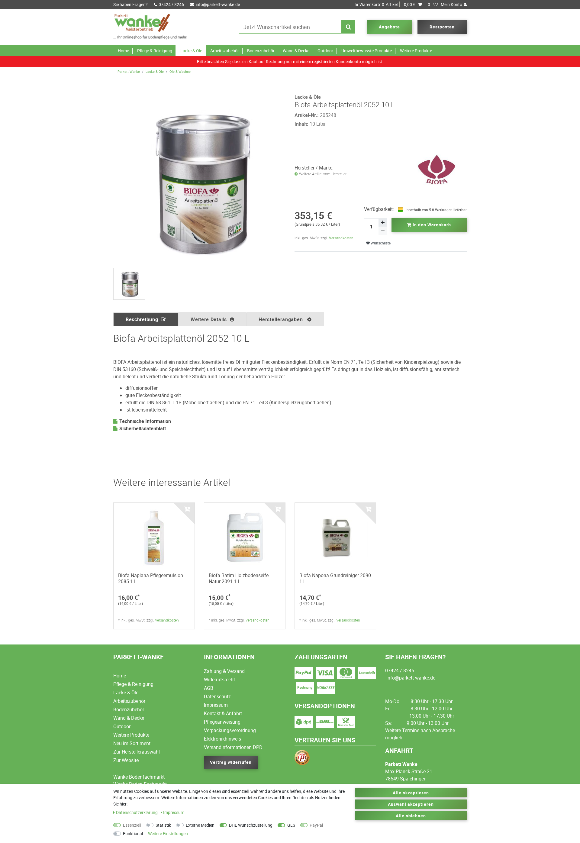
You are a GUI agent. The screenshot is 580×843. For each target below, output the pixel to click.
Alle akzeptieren (411, 793)
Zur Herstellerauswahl (136, 751)
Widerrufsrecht (219, 679)
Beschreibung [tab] (142, 319)
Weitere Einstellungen (168, 833)
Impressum (216, 705)
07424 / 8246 (171, 4)
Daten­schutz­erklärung (137, 812)
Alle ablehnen (411, 816)
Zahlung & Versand (224, 671)
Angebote (389, 27)
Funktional (133, 833)
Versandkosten (341, 237)
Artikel (384, 4)
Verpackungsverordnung (230, 730)
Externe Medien (200, 825)
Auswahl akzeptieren (411, 804)
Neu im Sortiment (131, 743)
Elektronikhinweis (222, 738)
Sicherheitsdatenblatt (142, 428)
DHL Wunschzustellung (250, 825)
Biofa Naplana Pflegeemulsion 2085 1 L (150, 578)
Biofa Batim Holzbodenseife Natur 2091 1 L (239, 578)
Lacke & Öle (191, 50)
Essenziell (132, 825)
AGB (208, 688)
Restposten (442, 27)
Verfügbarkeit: (379, 209)
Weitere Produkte (416, 50)
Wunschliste (380, 243)
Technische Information (145, 421)
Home (123, 50)
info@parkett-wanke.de (218, 4)
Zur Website (126, 760)
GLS (291, 825)
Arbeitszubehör (224, 50)
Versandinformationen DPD (233, 747)
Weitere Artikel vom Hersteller (322, 174)
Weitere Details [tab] (209, 319)
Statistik (163, 825)
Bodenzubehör (261, 50)
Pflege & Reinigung (154, 50)
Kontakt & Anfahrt (223, 713)
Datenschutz (217, 696)
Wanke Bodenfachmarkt (139, 777)
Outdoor (325, 50)
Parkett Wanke (129, 71)
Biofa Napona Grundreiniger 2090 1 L (335, 578)
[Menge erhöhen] (383, 222)
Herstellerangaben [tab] (281, 319)
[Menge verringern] (383, 231)
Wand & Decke (296, 50)
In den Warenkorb (431, 225)
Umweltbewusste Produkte (366, 50)
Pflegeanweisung (222, 722)
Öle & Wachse (180, 71)
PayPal (316, 825)
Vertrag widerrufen (231, 762)
